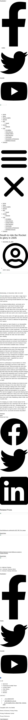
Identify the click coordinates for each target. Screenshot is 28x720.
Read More (3, 533)
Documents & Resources (12, 139)
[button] (14, 172)
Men (4, 121)
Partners (5, 142)
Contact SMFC (9, 133)
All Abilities (8, 130)
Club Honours (9, 132)
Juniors (5, 125)
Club (4, 128)
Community (8, 137)
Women (5, 119)
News (4, 116)
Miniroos (7, 126)
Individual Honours (10, 140)
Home (4, 114)
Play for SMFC (7, 118)
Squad (7, 123)
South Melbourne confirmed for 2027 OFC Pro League (13, 530)
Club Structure (9, 135)
